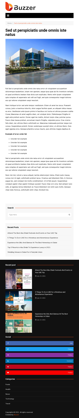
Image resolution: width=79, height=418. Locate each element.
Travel (7, 404)
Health (7, 389)
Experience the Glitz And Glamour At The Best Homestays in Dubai (32, 242)
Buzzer (16, 415)
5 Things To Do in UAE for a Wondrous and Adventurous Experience (33, 238)
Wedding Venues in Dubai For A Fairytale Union (25, 252)
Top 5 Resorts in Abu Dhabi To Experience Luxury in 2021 (29, 247)
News (7, 394)
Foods (7, 384)
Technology (9, 399)
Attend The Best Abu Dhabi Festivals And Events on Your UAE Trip (32, 233)
